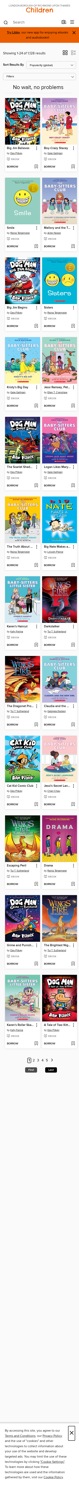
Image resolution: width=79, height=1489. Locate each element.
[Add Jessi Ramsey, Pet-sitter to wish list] (73, 406)
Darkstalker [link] (52, 626)
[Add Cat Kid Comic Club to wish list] (36, 804)
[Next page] (51, 1060)
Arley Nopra (54, 233)
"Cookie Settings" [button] (52, 1462)
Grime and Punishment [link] (20, 945)
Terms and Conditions (20, 1436)
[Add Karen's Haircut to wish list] (36, 645)
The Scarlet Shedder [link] (20, 467)
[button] (65, 54)
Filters (10, 76)
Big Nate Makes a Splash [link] (58, 547)
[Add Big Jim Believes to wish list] (36, 167)
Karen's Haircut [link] (17, 626)
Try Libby (13, 32)
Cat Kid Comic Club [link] (20, 786)
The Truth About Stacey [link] (20, 547)
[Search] (6, 22)
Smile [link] (10, 228)
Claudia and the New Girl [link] (58, 706)
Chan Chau (53, 791)
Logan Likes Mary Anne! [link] (58, 467)
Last (51, 1070)
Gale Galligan (55, 153)
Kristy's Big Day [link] (17, 387)
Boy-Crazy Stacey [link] (56, 148)
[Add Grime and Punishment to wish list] (36, 964)
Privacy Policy (52, 1436)
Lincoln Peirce (55, 552)
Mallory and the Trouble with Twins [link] (58, 228)
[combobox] (31, 22)
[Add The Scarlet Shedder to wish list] (36, 485)
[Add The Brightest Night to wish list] (73, 964)
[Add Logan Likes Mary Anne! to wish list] (73, 485)
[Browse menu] (72, 22)
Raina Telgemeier (20, 233)
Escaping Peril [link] (16, 866)
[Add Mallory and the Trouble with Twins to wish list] (73, 246)
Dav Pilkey (16, 153)
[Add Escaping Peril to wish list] (36, 884)
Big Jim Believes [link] (18, 148)
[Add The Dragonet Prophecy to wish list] (36, 725)
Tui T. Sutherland (56, 631)
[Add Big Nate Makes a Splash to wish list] (73, 565)
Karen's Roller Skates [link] (20, 1025)
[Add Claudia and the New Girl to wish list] (73, 725)
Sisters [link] (48, 308)
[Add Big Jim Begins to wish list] (36, 326)
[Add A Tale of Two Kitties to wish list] (73, 1043)
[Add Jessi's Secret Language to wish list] (73, 804)
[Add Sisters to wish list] (73, 326)
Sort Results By (13, 65)
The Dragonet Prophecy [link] (20, 706)
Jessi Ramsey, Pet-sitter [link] (58, 387)
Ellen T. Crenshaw (57, 392)
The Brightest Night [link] (57, 945)
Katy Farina (16, 631)
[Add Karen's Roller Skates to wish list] (36, 1043)
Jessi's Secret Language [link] (58, 786)
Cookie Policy (53, 1477)
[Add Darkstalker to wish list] (73, 645)
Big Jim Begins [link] (17, 308)
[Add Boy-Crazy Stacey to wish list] (73, 167)
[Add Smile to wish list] (36, 246)
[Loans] (64, 23)
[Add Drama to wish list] (73, 884)
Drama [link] (48, 866)
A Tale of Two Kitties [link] (58, 1025)
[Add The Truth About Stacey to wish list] (36, 565)
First (31, 1070)
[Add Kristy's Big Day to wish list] (36, 406)
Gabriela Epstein (56, 711)
